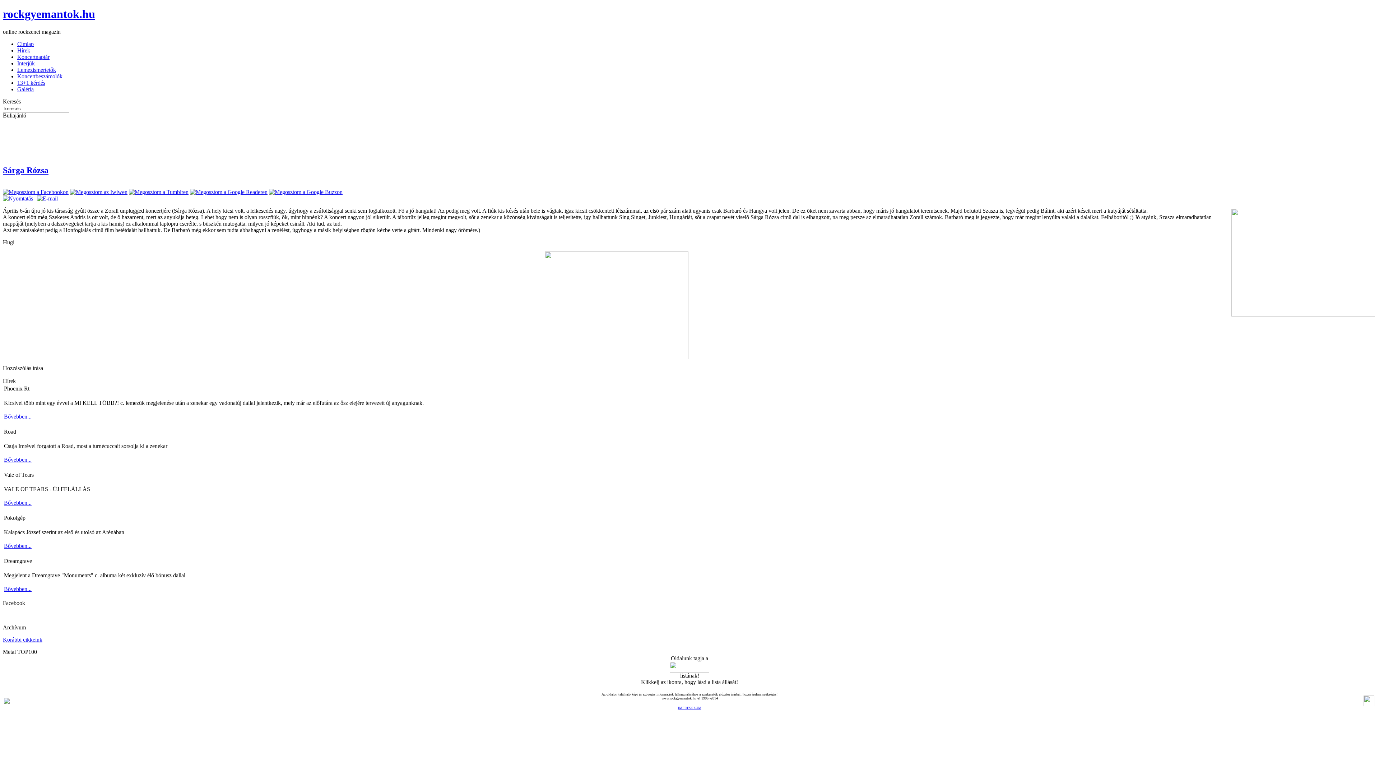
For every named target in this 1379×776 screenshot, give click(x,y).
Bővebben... (18, 417)
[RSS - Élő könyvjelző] (7, 702)
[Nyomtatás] (18, 198)
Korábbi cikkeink (22, 640)
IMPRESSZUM (689, 708)
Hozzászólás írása (23, 368)
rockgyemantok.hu (49, 14)
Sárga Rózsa (25, 170)
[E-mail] (47, 198)
